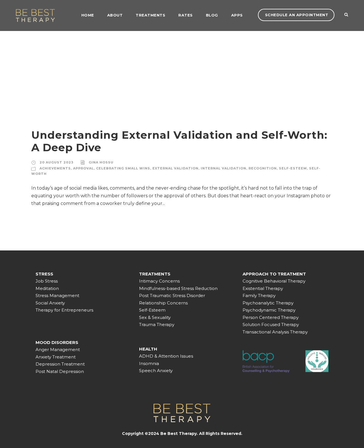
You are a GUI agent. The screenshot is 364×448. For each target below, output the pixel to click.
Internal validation (223, 168)
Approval (83, 168)
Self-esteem (293, 168)
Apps (237, 15)
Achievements (55, 168)
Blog (212, 15)
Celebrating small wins (123, 168)
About (115, 15)
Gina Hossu (101, 162)
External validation (175, 168)
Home (87, 15)
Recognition (263, 168)
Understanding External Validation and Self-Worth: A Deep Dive (179, 141)
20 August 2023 (56, 162)
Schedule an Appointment (296, 15)
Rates (185, 15)
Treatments (150, 15)
